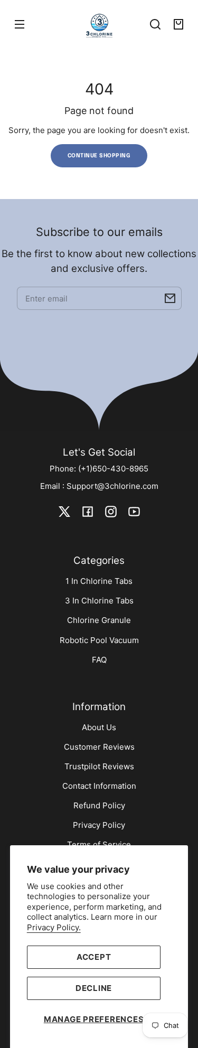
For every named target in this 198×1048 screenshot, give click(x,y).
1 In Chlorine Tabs (99, 581)
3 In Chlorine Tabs (99, 601)
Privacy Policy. (54, 927)
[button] (155, 24)
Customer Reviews (99, 747)
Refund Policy (99, 805)
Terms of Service (99, 844)
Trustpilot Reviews (99, 766)
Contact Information (99, 786)
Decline (94, 988)
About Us (99, 727)
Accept (94, 957)
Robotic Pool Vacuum (99, 640)
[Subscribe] (170, 298)
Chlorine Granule (99, 620)
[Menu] (19, 24)
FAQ (99, 660)
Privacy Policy (99, 825)
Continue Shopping (99, 155)
